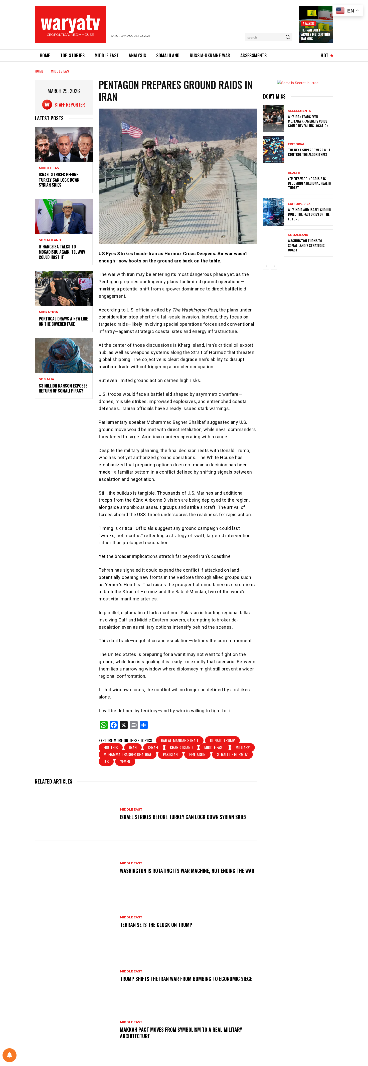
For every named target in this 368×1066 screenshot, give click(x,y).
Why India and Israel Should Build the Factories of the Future (309, 214)
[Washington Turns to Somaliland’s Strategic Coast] (273, 243)
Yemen (125, 762)
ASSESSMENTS (299, 111)
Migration (48, 312)
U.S (106, 762)
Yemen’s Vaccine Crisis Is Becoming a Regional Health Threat (309, 183)
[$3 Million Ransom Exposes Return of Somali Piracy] (64, 355)
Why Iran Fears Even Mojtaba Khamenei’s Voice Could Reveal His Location (308, 121)
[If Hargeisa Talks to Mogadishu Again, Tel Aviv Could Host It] (64, 216)
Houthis (111, 748)
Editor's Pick (299, 204)
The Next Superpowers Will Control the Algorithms (309, 152)
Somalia (46, 379)
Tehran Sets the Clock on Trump (156, 924)
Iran (133, 748)
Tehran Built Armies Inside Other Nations (315, 34)
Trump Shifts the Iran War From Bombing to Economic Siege (186, 978)
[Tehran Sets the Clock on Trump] (75, 922)
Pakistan (170, 755)
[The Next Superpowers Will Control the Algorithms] (273, 149)
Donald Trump (222, 741)
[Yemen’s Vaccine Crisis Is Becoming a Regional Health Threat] (273, 180)
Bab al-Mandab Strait (180, 741)
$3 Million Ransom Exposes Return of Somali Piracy (63, 388)
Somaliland (50, 240)
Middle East (61, 71)
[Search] (287, 37)
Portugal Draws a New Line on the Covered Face (63, 321)
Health (294, 173)
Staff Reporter (70, 104)
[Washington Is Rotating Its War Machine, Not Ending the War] (75, 868)
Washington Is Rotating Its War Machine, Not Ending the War (187, 870)
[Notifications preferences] (10, 1055)
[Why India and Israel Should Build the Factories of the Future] (273, 211)
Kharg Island (181, 748)
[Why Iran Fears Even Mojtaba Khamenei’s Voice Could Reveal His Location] (273, 118)
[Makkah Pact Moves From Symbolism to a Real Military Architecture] (75, 1030)
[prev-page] (266, 266)
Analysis (309, 23)
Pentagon (197, 755)
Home (39, 71)
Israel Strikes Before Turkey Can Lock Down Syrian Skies (59, 180)
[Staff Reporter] (48, 105)
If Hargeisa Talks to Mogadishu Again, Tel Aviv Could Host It (62, 252)
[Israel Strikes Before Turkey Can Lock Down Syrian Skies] (64, 144)
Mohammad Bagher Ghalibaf (127, 755)
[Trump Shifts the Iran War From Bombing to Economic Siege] (75, 976)
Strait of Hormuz (232, 755)
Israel (153, 748)
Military (243, 748)
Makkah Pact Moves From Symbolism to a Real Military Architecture (181, 1033)
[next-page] (274, 266)
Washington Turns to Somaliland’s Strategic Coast (306, 245)
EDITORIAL (296, 144)
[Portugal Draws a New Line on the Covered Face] (64, 288)
